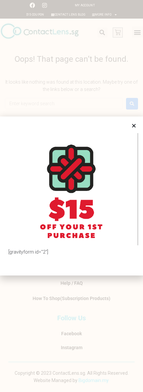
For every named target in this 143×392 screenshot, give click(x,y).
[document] (71, 196)
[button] (133, 125)
